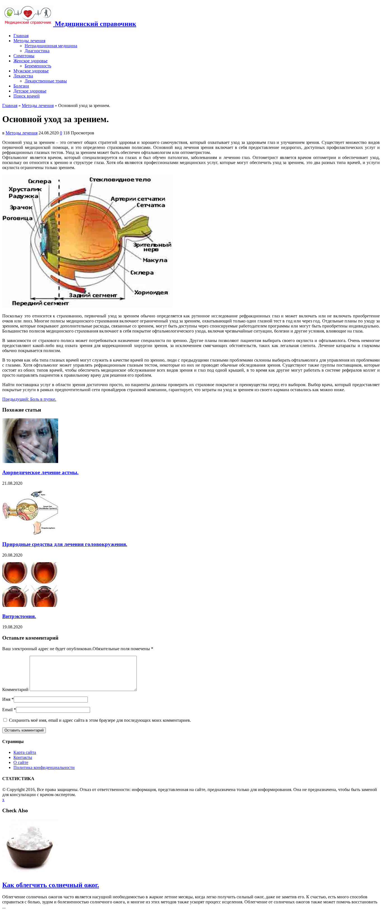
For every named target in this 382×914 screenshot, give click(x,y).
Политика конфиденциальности (44, 767)
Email (7, 709)
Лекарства (23, 75)
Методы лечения (29, 40)
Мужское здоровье (31, 70)
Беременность (38, 65)
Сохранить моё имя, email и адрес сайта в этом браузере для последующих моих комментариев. (100, 720)
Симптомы (23, 55)
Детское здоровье (29, 91)
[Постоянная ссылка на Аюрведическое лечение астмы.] (30, 461)
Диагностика (37, 50)
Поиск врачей (26, 96)
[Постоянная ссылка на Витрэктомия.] (30, 605)
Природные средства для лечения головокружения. (64, 544)
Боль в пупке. (29, 399)
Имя (6, 699)
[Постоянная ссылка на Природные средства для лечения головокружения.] (30, 533)
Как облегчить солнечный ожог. (50, 885)
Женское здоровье (30, 60)
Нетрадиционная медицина (51, 45)
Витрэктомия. (19, 616)
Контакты (22, 757)
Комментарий (15, 689)
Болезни (21, 86)
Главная (21, 35)
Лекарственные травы (46, 81)
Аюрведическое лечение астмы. (40, 472)
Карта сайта (24, 752)
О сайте (20, 762)
